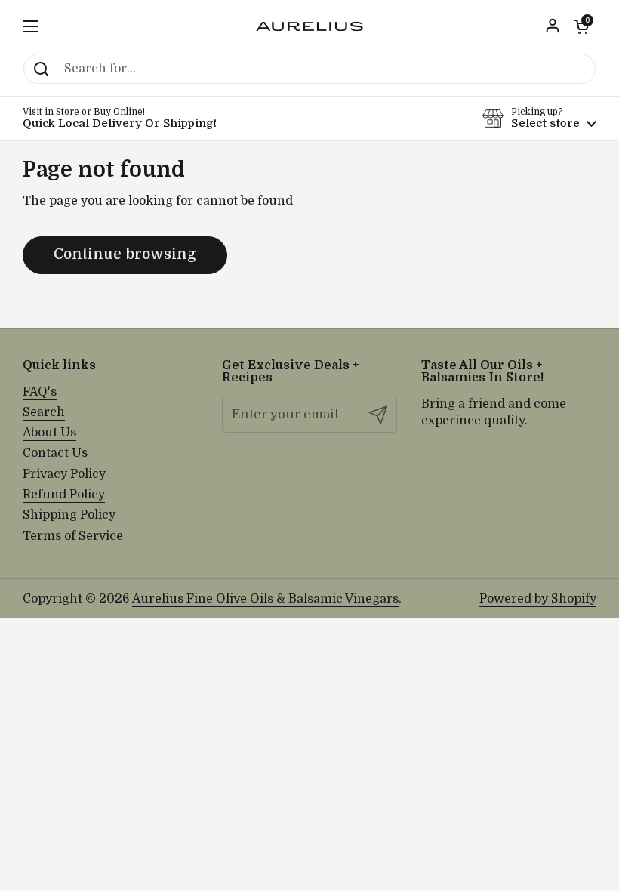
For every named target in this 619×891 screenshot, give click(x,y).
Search (44, 412)
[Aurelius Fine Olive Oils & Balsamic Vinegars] (309, 26)
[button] (581, 26)
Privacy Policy (64, 474)
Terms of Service (73, 536)
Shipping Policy (69, 515)
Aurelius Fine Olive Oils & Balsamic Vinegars (265, 599)
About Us (49, 432)
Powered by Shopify (537, 599)
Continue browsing (125, 254)
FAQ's (40, 392)
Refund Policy (64, 494)
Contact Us (55, 453)
